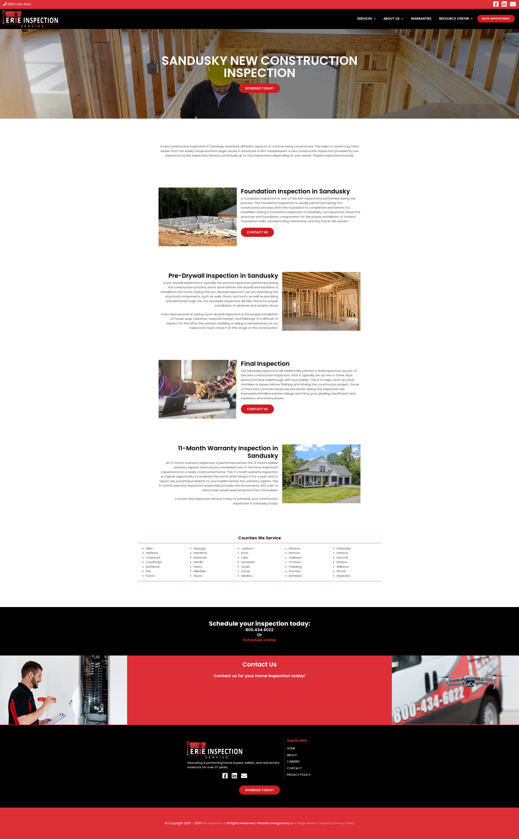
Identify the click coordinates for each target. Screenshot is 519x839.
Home (291, 748)
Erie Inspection (213, 823)
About (292, 755)
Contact (294, 768)
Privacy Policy (299, 774)
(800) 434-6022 (18, 4)
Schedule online (259, 640)
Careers (293, 761)
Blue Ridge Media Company (311, 823)
